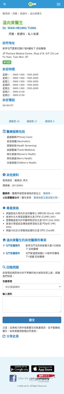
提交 (32, 320)
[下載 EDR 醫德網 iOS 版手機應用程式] (43, 368)
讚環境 (49, 121)
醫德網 (6, 13)
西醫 (14, 13)
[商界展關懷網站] (42, 377)
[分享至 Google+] (24, 344)
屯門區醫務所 (12, 245)
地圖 (8, 62)
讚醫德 (14, 121)
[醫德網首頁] (32, 4)
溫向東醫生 (36, 13)
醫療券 (46, 193)
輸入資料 (7, 293)
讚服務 (32, 121)
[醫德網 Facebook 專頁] (19, 377)
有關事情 (7, 281)
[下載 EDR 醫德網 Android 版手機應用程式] (20, 368)
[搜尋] (5, 4)
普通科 (23, 13)
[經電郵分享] (33, 344)
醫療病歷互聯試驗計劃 (46, 197)
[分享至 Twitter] (15, 344)
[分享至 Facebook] (7, 344)
